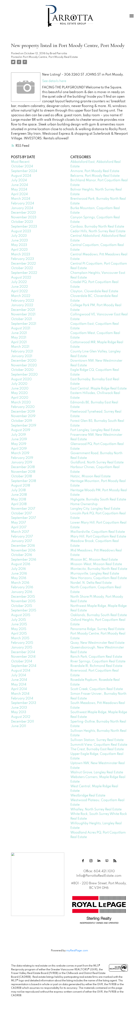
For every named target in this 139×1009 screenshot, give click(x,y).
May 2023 (19, 245)
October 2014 (21, 661)
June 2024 (19, 185)
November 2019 (23, 416)
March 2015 (20, 638)
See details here (54, 81)
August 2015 (20, 615)
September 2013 (23, 703)
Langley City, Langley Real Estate (95, 508)
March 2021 (20, 346)
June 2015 (19, 624)
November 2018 (23, 472)
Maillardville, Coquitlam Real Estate (97, 532)
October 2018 (21, 476)
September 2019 (23, 425)
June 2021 (19, 333)
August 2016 (20, 564)
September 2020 (24, 374)
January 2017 (21, 541)
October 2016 (21, 555)
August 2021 (20, 328)
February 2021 (22, 351)
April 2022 (19, 291)
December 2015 (23, 596)
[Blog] (114, 860)
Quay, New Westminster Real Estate (97, 642)
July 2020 (19, 383)
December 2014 (23, 652)
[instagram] (91, 860)
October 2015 (21, 606)
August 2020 (21, 379)
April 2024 (19, 194)
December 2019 (23, 411)
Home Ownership (84, 504)
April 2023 (19, 249)
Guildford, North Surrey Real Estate (97, 462)
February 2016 (22, 587)
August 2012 (20, 717)
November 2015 (23, 601)
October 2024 (22, 166)
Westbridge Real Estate (87, 795)
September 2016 (23, 559)
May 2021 (18, 337)
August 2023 (21, 231)
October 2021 (21, 319)
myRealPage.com (77, 950)
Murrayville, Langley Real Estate (94, 573)
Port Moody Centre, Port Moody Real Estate (50, 57)
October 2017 (21, 513)
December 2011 (22, 721)
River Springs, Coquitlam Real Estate (97, 661)
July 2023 (19, 235)
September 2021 (23, 323)
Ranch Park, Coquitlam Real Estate (96, 656)
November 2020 (24, 365)
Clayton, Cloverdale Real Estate (94, 291)
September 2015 (23, 610)
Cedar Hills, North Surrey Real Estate (97, 231)
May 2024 (19, 189)
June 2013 (19, 707)
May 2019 (18, 444)
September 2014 (23, 666)
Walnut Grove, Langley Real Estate (96, 772)
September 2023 (24, 226)
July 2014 (18, 675)
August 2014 (20, 670)
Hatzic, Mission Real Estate (90, 476)
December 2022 (23, 263)
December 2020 (23, 360)
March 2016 (20, 582)
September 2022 (24, 273)
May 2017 (18, 522)
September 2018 (23, 481)
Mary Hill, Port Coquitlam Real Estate (98, 536)
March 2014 (20, 693)
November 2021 (23, 314)
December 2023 (23, 212)
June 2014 (19, 680)
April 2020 (19, 397)
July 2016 (18, 569)
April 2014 (19, 689)
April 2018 (19, 504)
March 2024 (20, 198)
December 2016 (23, 545)
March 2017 (20, 532)
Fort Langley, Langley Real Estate (95, 430)
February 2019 (22, 458)
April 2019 (19, 448)
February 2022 (22, 300)
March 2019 (20, 453)
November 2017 (23, 508)
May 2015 (18, 629)
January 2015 (21, 647)
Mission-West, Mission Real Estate (96, 564)
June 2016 (19, 573)
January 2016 (21, 592)
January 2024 (22, 208)
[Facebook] (83, 860)
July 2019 (18, 434)
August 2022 (21, 277)
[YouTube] (106, 860)
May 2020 (19, 393)
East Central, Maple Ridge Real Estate (98, 388)
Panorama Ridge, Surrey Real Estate (97, 629)
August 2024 (21, 175)
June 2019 (19, 439)
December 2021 (23, 310)
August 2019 (20, 430)
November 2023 (23, 217)
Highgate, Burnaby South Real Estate (98, 499)
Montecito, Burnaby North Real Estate (98, 569)
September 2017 (23, 518)
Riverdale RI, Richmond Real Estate (96, 666)
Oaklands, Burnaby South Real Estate (98, 615)
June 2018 (19, 494)
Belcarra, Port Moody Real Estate (95, 175)
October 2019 (21, 421)
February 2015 (22, 642)
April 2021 (19, 342)
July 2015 (18, 620)
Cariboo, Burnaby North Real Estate (97, 226)
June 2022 (19, 286)
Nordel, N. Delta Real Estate (91, 582)
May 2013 (18, 712)
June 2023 (19, 240)
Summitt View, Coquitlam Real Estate (98, 744)
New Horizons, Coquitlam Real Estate (98, 578)
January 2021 (21, 356)
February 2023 (22, 259)
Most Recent (20, 162)
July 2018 (18, 490)
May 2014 (18, 684)
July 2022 (19, 282)
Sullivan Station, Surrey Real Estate (97, 740)
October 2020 (22, 370)
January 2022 (22, 305)
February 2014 (22, 698)
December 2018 (23, 467)
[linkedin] (99, 860)
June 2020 (19, 388)
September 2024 (24, 171)
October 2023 (22, 222)
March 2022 (20, 296)
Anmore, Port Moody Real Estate (94, 171)
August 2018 (20, 485)
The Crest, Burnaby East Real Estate (97, 749)
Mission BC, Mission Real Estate (94, 559)
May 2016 (18, 578)
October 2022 (22, 268)
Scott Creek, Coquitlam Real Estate (96, 689)
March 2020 (21, 402)
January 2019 (21, 462)
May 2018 (18, 499)
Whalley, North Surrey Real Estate (96, 809)
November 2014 (23, 656)
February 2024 (22, 203)
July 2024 (19, 180)
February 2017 (22, 536)
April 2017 (19, 527)
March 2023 (20, 254)
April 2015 (19, 633)
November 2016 (23, 550)
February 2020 (23, 407)
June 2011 (18, 726)
